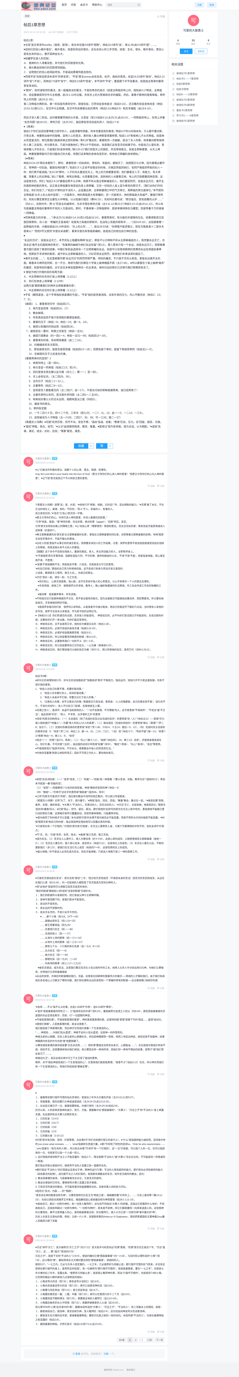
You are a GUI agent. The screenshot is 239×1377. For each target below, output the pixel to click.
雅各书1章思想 (184, 110)
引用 (162, 486)
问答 (73, 4)
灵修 (27, 16)
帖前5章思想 (183, 83)
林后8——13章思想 (186, 94)
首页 (64, 4)
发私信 (201, 51)
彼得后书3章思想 (185, 105)
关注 (186, 51)
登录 (211, 5)
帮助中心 (97, 4)
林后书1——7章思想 (187, 78)
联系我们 (131, 1370)
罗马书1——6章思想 (187, 115)
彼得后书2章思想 (185, 99)
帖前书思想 (182, 89)
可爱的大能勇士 (43, 458)
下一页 (159, 1340)
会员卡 (84, 4)
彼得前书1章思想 (185, 120)
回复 (153, 486)
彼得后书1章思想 (185, 73)
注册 (199, 5)
